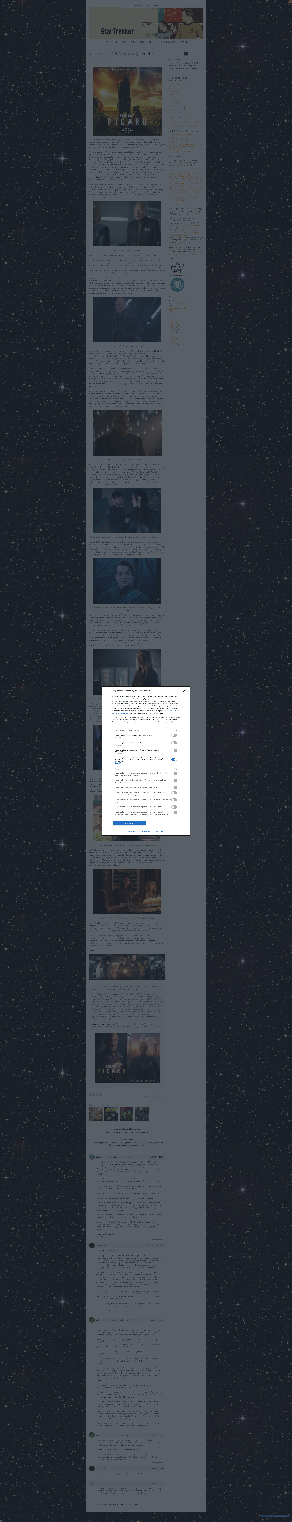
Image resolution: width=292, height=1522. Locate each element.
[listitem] (146, 730)
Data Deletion (133, 831)
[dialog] (146, 761)
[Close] (185, 691)
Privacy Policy (159, 831)
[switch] (174, 735)
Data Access (146, 831)
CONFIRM (129, 823)
